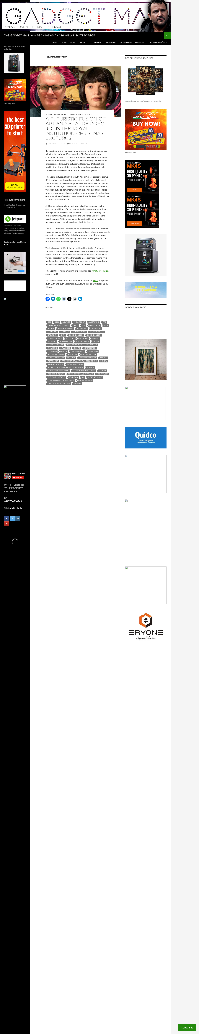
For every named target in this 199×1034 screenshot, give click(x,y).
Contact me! (111, 42)
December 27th (94, 335)
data (63, 335)
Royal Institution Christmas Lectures (65, 367)
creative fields (97, 332)
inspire (77, 348)
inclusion (52, 348)
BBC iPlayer (94, 325)
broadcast (82, 329)
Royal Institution (75, 364)
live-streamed (77, 351)
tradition (73, 377)
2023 (57, 322)
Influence (65, 348)
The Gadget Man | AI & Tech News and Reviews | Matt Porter (49, 35)
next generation (56, 358)
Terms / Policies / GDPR (158, 42)
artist (75, 325)
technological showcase (80, 374)
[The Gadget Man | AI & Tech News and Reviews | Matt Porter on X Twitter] (12, 518)
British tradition (65, 329)
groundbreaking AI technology (82, 345)
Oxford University (87, 358)
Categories (139, 42)
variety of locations (100, 270)
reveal (103, 361)
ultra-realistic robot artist (61, 380)
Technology (102, 374)
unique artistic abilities (59, 384)
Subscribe (187, 1027)
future (96, 342)
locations (93, 351)
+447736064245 (13, 501)
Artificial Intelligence (65, 114)
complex (65, 332)
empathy (95, 338)
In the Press (96, 42)
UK (83, 377)
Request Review (126, 42)
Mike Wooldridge (56, 355)
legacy (63, 351)
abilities (66, 322)
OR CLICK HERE (13, 507)
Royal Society (85, 114)
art (104, 322)
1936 (49, 322)
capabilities (96, 329)
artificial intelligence (58, 325)
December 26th (76, 335)
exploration (66, 342)
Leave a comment (78, 144)
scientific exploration (58, 371)
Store (64, 42)
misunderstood (88, 355)
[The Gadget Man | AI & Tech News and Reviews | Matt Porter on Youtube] (6, 523)
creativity (52, 335)
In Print (83, 42)
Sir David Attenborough (84, 371)
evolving (52, 342)
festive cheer (82, 342)
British (51, 329)
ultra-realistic (95, 377)
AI (46, 114)
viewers (77, 384)
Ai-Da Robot (79, 322)
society (102, 371)
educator (83, 338)
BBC (83, 325)
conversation (79, 332)
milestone (72, 355)
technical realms (56, 374)
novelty (71, 358)
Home (54, 42)
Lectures (52, 351)
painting (103, 358)
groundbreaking (55, 345)
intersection (90, 348)
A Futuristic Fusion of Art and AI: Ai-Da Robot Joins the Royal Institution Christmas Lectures (76, 129)
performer (53, 361)
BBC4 (95, 280)
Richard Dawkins (55, 364)
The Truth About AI (56, 377)
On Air (72, 42)
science (90, 367)
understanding (85, 380)
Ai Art (50, 114)
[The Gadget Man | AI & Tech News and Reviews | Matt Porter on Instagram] (17, 518)
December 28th (55, 338)
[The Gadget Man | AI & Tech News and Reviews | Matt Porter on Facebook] (6, 518)
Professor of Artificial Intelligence (79, 361)
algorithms (94, 322)
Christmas (52, 332)
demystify (70, 338)
